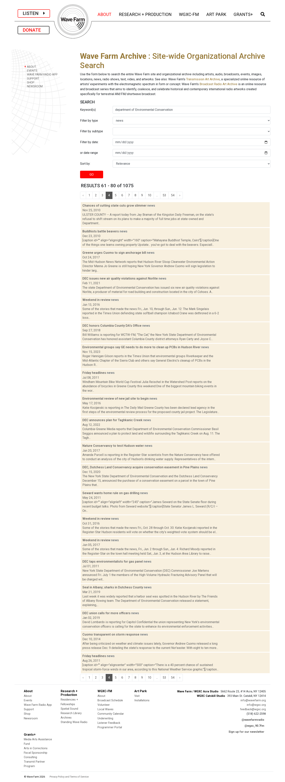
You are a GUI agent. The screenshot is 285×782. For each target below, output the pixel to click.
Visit (137, 696)
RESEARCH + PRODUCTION (145, 14)
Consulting (30, 757)
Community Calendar (111, 713)
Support (29, 709)
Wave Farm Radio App (38, 705)
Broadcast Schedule (110, 700)
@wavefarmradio (253, 719)
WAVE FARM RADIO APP (42, 74)
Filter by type (89, 120)
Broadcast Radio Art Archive (218, 84)
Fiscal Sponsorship (35, 752)
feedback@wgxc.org (253, 709)
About (28, 696)
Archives (66, 717)
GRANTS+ (243, 14)
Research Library (71, 713)
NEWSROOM (34, 86)
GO (92, 174)
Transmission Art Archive (203, 79)
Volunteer (104, 705)
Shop (27, 713)
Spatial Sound (69, 708)
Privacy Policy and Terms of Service (69, 776)
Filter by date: (89, 142)
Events (28, 700)
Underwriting (105, 718)
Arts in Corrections (36, 748)
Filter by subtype (91, 131)
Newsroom (31, 718)
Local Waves (105, 709)
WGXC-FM (189, 14)
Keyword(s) (88, 110)
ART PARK (216, 14)
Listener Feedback (109, 723)
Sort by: (85, 163)
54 (172, 195)
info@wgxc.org (256, 705)
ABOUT (104, 14)
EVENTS (31, 70)
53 (164, 195)
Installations (141, 700)
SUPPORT (32, 78)
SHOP (30, 82)
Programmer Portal (110, 727)
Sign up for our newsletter (246, 732)
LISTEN (33, 13)
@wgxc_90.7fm (254, 725)
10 (149, 195)
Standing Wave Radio (74, 722)
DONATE (33, 30)
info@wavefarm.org (253, 700)
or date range (89, 153)
